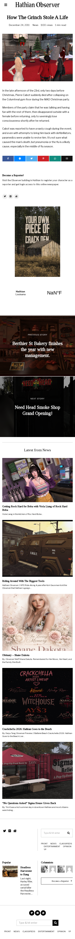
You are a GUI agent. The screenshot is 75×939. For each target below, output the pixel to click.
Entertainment (52, 846)
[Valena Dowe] (69, 869)
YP (45, 849)
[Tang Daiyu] (44, 869)
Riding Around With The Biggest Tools (23, 580)
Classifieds (65, 843)
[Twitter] (31, 158)
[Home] (16, 196)
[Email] (67, 158)
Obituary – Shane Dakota (15, 655)
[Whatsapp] (55, 158)
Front (44, 843)
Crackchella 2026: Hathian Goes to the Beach (27, 728)
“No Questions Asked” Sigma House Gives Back (29, 803)
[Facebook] (8, 158)
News (35, 25)
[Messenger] (19, 158)
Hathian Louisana (37, 293)
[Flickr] (10, 196)
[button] (68, 833)
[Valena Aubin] (61, 869)
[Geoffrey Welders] (52, 869)
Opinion (67, 846)
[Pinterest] (43, 158)
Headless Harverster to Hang (26, 871)
